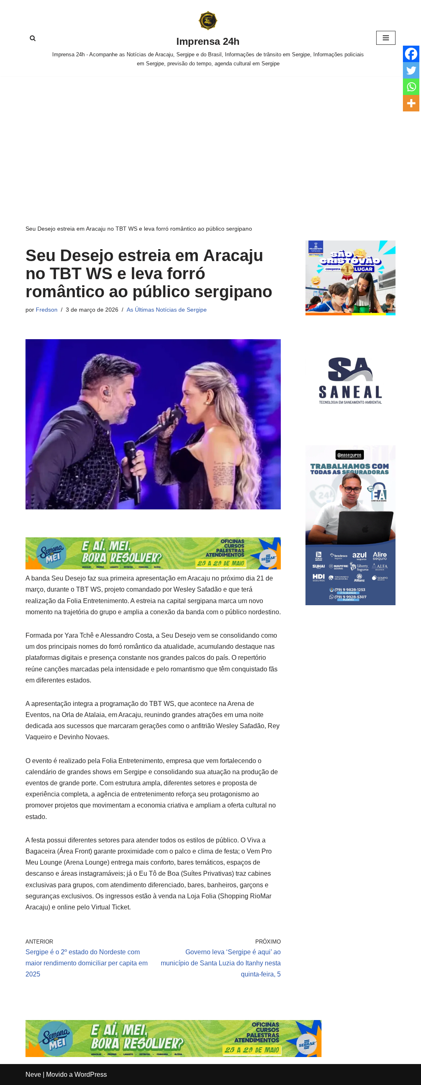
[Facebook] (411, 54)
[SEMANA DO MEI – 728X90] (153, 567)
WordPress (90, 1074)
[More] (411, 103)
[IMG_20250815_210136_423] (350, 602)
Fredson (47, 309)
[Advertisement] (210, 137)
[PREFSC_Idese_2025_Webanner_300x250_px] (350, 313)
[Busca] (33, 38)
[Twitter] (411, 70)
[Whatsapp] (411, 87)
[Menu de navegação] (386, 38)
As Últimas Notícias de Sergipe (167, 309)
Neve (33, 1074)
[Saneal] (350, 423)
